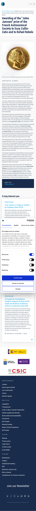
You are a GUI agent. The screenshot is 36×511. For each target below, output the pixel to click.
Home (3, 11)
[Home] (3, 4)
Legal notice (6, 444)
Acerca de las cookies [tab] (27, 225)
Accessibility (6, 450)
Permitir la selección (18, 283)
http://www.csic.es (17, 371)
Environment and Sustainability (11, 416)
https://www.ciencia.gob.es (17, 351)
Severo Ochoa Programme (10, 427)
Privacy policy (6, 441)
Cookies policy (6, 447)
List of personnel (7, 390)
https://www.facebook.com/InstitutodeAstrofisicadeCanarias (11, 496)
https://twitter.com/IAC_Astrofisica (7, 496)
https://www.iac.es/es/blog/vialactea (28, 496)
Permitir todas (18, 278)
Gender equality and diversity (11, 413)
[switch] (31, 259)
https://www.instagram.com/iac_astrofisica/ (14, 496)
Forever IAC (5, 418)
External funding (7, 424)
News (12, 11)
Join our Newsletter (18, 486)
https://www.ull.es (24, 361)
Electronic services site (9, 469)
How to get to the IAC (8, 387)
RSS (3, 466)
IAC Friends (5, 430)
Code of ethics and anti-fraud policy (13, 410)
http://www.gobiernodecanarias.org (9, 361)
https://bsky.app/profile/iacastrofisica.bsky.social (25, 496)
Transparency (6, 407)
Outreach (8, 11)
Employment (6, 458)
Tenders (4, 461)
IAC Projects (6, 421)
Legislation (5, 404)
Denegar (18, 289)
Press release (9, 184)
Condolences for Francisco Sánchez (13, 475)
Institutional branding (8, 463)
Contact (4, 384)
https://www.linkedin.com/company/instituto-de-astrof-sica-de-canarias (18, 496)
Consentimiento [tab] (6, 225)
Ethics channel (6, 472)
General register (7, 396)
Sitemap (4, 438)
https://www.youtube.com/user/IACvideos (21, 496)
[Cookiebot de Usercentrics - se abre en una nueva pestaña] (26, 220)
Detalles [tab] (16, 225)
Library (4, 393)
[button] (18, 59)
